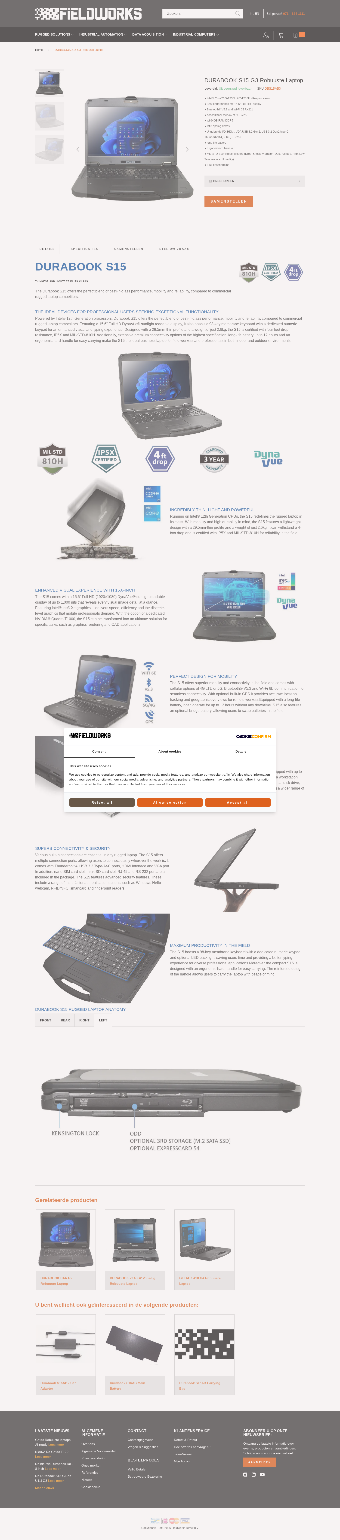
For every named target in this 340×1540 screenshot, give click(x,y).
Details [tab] (240, 751)
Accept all (238, 802)
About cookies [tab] (170, 751)
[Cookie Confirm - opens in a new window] (253, 736)
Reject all (102, 802)
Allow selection (170, 802)
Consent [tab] (99, 751)
